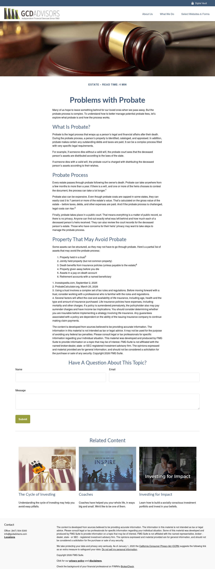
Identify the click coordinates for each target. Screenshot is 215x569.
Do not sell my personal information (119, 549)
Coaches (86, 494)
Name (18, 369)
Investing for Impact (155, 494)
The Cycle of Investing (37, 494)
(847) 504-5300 (19, 530)
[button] (147, 13)
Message (20, 390)
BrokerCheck (127, 566)
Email (112, 369)
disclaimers (95, 560)
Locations (9, 537)
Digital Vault (201, 3)
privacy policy (76, 560)
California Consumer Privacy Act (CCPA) (159, 546)
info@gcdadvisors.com (15, 533)
